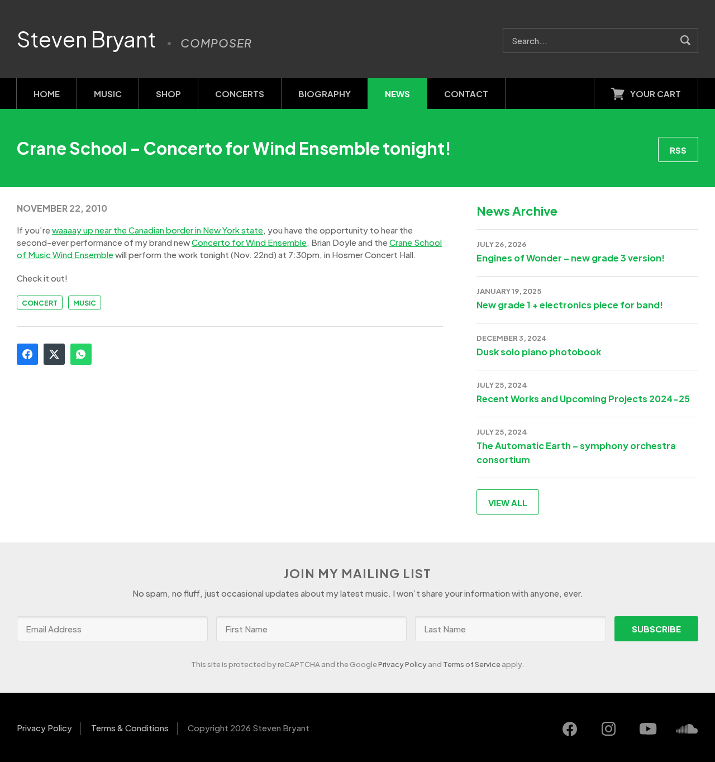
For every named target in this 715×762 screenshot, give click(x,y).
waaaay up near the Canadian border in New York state (157, 230)
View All (507, 502)
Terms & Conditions (130, 727)
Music (108, 93)
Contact (466, 93)
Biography (324, 93)
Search (685, 40)
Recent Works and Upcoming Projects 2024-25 (583, 398)
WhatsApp (81, 354)
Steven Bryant (86, 39)
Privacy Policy (402, 664)
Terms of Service (471, 664)
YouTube (648, 729)
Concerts (239, 93)
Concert (40, 303)
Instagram (609, 729)
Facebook (27, 354)
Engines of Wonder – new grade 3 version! (570, 258)
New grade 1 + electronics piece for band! (569, 305)
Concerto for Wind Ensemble (249, 242)
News (397, 93)
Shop (168, 93)
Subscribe (656, 628)
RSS (678, 150)
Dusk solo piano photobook (538, 352)
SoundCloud (687, 729)
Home (47, 93)
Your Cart (655, 93)
